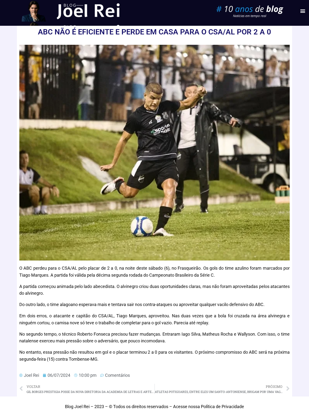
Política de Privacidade (222, 406)
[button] (303, 11)
